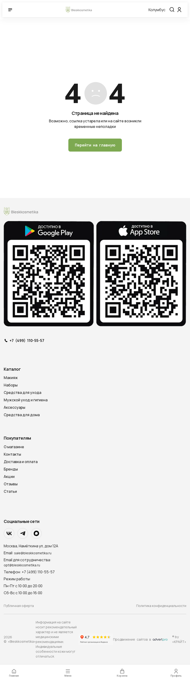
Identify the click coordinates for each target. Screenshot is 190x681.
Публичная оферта (19, 605)
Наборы (11, 385)
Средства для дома (22, 414)
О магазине (14, 446)
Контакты (12, 454)
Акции (9, 476)
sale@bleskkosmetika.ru (32, 553)
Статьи (10, 491)
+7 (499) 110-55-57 (27, 341)
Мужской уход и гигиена (26, 399)
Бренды (11, 469)
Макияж (11, 377)
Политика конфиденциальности (161, 605)
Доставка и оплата (21, 461)
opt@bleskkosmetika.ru (22, 565)
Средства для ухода (22, 392)
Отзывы (11, 483)
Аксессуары (14, 407)
